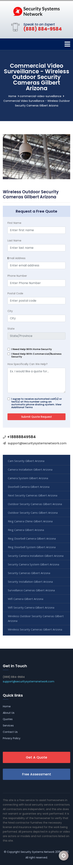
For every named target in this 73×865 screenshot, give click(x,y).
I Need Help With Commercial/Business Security (36, 355)
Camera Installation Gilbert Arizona (30, 469)
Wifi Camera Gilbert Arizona (25, 599)
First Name (14, 223)
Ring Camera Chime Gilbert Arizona (30, 521)
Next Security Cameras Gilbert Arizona (32, 495)
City (10, 311)
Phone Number (17, 276)
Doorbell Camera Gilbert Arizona (28, 487)
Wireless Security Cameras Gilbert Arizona (35, 629)
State (11, 329)
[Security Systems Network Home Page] (36, 11)
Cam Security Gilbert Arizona (26, 461)
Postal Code (15, 293)
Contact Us (10, 732)
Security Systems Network (37, 852)
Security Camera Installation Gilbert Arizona (35, 556)
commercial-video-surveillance (40, 96)
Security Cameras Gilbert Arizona (29, 573)
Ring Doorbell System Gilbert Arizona (32, 547)
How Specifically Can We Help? (27, 364)
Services (8, 725)
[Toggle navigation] (67, 44)
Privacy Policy (11, 738)
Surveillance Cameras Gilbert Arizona (31, 590)
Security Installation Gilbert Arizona (30, 581)
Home (12, 96)
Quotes (8, 719)
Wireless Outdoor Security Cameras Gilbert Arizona (36, 618)
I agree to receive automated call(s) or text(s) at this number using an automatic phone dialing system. (36, 403)
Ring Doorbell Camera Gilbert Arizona (32, 538)
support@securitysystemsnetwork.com (37, 443)
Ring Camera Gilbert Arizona (26, 530)
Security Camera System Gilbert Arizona (33, 564)
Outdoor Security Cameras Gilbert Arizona (35, 504)
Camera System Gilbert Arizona (28, 478)
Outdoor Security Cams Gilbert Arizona (33, 512)
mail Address (16, 258)
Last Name (14, 240)
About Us (8, 713)
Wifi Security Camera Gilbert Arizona (31, 607)
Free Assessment (36, 774)
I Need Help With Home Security (31, 349)
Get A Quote (36, 757)
